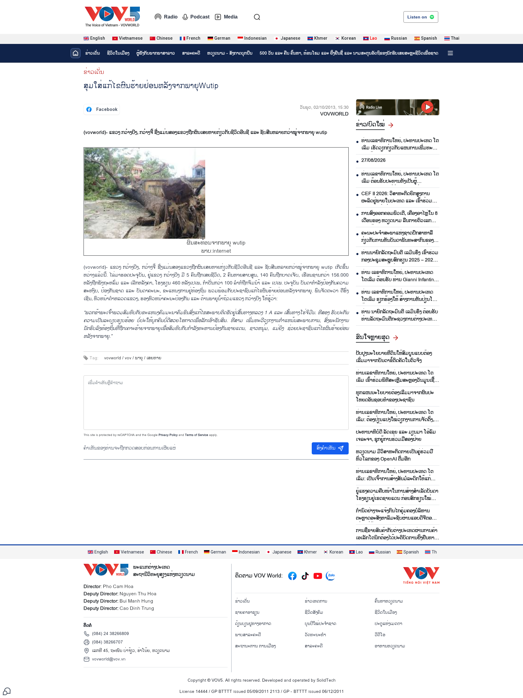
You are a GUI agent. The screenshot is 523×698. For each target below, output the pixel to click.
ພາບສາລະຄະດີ (248, 635)
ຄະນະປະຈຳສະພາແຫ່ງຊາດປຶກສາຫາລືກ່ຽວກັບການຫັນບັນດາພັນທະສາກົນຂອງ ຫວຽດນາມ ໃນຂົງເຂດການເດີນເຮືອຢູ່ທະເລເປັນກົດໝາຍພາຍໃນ (400, 237)
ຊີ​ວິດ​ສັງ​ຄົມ (314, 612)
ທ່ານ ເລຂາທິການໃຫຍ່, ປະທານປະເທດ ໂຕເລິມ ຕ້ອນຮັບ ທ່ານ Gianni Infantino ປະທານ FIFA (399, 276)
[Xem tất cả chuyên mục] (450, 53)
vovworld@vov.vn (109, 659)
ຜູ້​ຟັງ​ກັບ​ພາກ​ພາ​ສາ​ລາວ (156, 53)
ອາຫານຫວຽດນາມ (390, 646)
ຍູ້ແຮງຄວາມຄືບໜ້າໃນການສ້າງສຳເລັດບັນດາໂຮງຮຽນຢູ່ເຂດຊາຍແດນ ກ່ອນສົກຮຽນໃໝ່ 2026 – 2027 (397, 495)
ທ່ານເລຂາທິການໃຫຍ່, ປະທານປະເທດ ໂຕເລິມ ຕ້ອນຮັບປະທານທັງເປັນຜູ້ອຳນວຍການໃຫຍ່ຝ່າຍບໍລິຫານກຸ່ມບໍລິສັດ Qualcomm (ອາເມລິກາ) (400, 178)
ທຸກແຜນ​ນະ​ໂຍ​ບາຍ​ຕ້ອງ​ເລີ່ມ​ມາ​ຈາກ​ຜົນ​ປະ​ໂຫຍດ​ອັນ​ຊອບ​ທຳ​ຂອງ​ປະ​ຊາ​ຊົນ (395, 396)
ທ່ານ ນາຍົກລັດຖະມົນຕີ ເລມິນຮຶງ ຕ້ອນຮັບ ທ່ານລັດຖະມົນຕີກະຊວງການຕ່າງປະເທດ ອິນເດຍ (399, 315)
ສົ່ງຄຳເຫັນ (326, 448)
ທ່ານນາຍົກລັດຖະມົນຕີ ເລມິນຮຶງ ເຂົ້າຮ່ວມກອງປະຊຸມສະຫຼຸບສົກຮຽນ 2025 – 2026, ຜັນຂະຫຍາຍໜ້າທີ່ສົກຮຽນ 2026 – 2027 (399, 256)
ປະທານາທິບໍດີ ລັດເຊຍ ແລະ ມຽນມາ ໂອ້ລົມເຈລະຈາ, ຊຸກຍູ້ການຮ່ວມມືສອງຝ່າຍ (396, 436)
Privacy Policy (168, 435)
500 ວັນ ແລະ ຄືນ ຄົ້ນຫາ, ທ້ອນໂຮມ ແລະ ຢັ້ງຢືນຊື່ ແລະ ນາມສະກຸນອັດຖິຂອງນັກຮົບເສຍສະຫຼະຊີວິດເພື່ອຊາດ (349, 53)
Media (231, 16)
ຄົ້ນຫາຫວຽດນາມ (389, 601)
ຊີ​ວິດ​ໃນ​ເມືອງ (118, 53)
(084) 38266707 (107, 642)
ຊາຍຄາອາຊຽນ (247, 612)
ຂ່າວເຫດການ (316, 601)
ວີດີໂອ (380, 635)
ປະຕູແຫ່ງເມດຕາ (388, 623)
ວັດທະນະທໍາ (315, 635)
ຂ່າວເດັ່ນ (92, 53)
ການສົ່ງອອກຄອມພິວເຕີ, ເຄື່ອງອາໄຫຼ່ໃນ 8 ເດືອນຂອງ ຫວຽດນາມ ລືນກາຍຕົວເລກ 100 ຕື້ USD (399, 217)
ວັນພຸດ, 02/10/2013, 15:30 (324, 107)
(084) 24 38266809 (110, 633)
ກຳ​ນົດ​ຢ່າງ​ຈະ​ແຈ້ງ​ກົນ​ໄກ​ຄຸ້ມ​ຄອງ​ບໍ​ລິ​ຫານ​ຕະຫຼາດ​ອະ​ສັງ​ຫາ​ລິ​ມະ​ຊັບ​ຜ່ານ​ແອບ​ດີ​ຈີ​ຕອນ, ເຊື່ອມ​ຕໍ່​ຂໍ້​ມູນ (396, 514)
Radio (171, 16)
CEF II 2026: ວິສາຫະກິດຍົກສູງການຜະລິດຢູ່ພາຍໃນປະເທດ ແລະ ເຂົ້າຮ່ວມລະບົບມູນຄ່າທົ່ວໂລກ (396, 197)
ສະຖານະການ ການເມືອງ (255, 646)
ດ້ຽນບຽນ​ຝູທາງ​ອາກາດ (253, 623)
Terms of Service (196, 435)
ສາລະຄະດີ (191, 53)
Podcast (199, 16)
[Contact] (6, 691)
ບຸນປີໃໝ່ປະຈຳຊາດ (320, 623)
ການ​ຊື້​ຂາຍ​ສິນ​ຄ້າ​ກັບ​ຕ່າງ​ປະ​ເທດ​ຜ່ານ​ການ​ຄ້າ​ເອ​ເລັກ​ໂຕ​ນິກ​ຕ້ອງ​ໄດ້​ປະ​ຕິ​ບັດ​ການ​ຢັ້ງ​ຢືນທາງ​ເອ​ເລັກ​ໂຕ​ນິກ (396, 534)
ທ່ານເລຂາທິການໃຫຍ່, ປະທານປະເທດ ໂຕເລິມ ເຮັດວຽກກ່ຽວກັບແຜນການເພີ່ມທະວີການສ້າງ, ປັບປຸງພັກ (400, 144)
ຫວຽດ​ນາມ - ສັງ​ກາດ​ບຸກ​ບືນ (229, 53)
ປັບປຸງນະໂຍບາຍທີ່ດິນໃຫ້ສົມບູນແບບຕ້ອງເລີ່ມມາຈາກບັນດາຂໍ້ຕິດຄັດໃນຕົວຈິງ (394, 357)
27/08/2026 (373, 160)
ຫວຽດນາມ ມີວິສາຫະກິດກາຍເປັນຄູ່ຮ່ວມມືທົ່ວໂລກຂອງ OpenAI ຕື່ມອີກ (394, 455)
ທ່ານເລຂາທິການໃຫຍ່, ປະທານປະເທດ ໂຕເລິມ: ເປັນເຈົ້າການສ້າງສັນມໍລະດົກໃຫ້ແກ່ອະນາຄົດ (394, 475)
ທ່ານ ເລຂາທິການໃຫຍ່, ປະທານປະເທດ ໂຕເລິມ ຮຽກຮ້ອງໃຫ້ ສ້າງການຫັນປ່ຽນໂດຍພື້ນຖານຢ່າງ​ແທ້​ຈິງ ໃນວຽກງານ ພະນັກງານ (400, 296)
